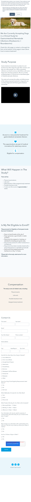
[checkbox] (15, 368)
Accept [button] (12, 14)
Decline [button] (18, 14)
